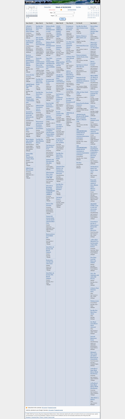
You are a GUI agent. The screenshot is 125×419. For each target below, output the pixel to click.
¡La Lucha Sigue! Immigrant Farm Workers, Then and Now (60, 62)
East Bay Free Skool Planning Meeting (40, 140)
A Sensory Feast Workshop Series (94, 289)
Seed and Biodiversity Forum (93, 338)
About (39, 4)
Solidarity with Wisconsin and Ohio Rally (50, 161)
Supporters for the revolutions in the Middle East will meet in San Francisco (82, 80)
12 (36, 12)
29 (91, 17)
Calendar (73, 4)
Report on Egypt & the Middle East (50, 235)
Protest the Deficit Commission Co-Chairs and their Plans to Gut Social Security (40, 62)
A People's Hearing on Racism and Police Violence (30, 28)
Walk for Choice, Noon (94, 106)
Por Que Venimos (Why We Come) (60, 113)
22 (30, 15)
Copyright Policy (35, 417)
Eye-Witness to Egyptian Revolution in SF (70, 100)
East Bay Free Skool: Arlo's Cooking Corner (82, 27)
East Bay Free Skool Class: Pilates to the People (39, 81)
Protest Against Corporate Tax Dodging (94, 93)
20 (26, 15)
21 (28, 15)
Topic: (51, 12)
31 (94, 17)
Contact (50, 4)
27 (26, 17)
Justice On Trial (30, 75)
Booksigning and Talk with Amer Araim (49, 261)
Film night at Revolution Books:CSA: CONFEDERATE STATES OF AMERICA (50, 190)
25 (35, 15)
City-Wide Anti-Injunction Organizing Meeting (70, 44)
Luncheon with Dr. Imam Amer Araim (50, 81)
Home (29, 4)
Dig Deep (78, 162)
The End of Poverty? (59, 198)
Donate (95, 4)
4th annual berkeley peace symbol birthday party (30, 99)
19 (36, 14)
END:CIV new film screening (29, 169)
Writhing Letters (94, 301)
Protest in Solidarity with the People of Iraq (82, 56)
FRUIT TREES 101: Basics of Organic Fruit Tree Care (94, 78)
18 (35, 14)
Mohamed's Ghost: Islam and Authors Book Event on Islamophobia (94, 355)
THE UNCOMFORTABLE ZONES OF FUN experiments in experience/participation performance (82, 133)
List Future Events (72, 9)
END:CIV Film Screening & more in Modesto (40, 108)
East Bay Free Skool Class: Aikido (93, 312)
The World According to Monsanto (59, 126)
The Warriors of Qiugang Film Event (50, 146)
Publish (84, 4)
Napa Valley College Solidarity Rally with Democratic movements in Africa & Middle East (50, 63)
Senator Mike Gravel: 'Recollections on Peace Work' (30, 156)
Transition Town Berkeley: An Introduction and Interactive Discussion (60, 170)
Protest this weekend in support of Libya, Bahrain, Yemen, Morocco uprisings (94, 185)
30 (93, 17)
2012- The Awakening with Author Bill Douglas (94, 276)
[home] (38, 1)
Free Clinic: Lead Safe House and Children (93, 259)
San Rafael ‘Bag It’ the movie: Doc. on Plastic (60, 140)
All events (44, 407)
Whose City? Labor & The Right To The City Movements (94, 45)
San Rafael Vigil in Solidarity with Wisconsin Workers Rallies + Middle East (50, 132)
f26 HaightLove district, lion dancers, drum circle (94, 169)
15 (30, 14)
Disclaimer (28, 417)
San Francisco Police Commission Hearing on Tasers (59, 97)
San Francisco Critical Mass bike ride (82, 65)
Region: (52, 15)
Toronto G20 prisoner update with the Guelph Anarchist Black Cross (50, 219)
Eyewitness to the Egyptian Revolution (69, 27)
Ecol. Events (49, 92)
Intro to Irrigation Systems (92, 63)
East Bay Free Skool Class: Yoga (39, 27)
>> (36, 7)
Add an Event (52, 9)
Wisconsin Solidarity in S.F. (94, 119)
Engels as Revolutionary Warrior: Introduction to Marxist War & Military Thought (30, 60)
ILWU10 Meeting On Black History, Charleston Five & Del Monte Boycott (70, 75)
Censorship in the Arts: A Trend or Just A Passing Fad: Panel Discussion (94, 226)
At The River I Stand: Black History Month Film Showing (94, 385)
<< (26, 7)
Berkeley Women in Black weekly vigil (81, 36)
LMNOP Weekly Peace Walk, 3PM (30, 86)
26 (36, 15)
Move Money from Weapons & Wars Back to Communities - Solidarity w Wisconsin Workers (94, 152)
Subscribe (61, 4)
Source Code (51, 417)
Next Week (78, 7)
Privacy (41, 417)
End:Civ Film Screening (49, 204)
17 (33, 14)
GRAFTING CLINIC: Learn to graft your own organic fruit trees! (94, 207)
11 (35, 12)
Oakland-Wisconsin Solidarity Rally (50, 117)
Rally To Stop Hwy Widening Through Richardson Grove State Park (40, 41)
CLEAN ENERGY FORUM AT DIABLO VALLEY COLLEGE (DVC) (59, 31)
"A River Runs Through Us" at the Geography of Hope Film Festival (94, 243)
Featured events (52, 407)
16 (31, 14)
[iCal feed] (27, 407)
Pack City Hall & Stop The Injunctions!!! (50, 104)
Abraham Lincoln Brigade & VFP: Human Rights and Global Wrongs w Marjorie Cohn (82, 117)
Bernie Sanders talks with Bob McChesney (30, 141)
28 (28, 17)
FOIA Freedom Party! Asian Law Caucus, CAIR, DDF (50, 174)
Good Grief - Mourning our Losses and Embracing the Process (29, 115)
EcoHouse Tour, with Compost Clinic (30, 42)
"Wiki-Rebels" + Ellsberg (94, 398)
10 (33, 12)
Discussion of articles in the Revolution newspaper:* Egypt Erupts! (39, 125)
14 (28, 14)
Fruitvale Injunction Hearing (59, 47)
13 (26, 14)
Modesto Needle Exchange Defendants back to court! (50, 28)
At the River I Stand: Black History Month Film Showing (94, 371)
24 (33, 15)
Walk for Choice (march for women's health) (94, 131)
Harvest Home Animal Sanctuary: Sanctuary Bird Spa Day (94, 29)
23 (31, 15)
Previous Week (47, 7)
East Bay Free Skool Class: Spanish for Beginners (59, 186)
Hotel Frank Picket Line (82, 45)
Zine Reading (69, 89)
